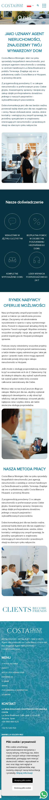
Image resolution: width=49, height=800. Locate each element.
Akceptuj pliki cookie (22, 780)
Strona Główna (10, 664)
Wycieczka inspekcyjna (13, 672)
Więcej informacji (24, 773)
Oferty (5, 668)
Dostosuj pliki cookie (22, 788)
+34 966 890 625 (10, 721)
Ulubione (6, 694)
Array (4, 686)
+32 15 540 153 (9, 728)
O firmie (5, 681)
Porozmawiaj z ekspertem (14, 690)
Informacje (7, 677)
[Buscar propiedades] (38, 5)
